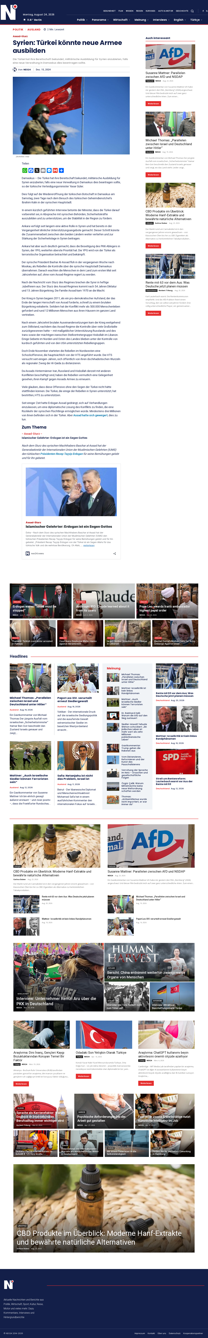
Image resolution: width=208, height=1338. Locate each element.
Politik (18, 29)
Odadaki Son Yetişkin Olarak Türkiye (101, 1052)
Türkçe (17, 1064)
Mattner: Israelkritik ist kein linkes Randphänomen (176, 737)
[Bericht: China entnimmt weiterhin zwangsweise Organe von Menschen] (149, 962)
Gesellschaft (23, 994)
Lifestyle (149, 223)
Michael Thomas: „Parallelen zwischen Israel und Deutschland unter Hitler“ (169, 144)
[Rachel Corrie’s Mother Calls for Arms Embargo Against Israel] (175, 633)
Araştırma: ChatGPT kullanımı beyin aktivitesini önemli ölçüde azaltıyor (163, 1054)
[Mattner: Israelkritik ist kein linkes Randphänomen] (113, 690)
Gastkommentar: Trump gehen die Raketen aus (131, 748)
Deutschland (151, 290)
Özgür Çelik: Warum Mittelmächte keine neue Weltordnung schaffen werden (132, 787)
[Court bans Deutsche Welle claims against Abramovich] (80, 633)
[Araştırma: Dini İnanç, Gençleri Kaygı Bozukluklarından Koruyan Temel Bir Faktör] (41, 1035)
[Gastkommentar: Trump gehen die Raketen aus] (113, 748)
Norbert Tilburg (166, 290)
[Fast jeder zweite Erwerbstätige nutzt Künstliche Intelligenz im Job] (165, 1111)
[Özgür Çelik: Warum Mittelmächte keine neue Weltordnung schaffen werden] (113, 786)
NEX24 (27, 69)
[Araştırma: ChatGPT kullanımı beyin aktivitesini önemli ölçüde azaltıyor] (166, 1035)
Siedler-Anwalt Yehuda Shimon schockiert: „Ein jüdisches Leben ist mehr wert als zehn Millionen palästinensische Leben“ (134, 732)
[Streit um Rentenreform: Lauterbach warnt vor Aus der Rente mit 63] (177, 761)
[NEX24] (15, 69)
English (17, 602)
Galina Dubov (161, 223)
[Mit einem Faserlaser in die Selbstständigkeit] (127, 1143)
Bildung (21, 1108)
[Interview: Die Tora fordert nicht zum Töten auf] (126, 996)
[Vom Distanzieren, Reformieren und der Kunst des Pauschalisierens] (113, 760)
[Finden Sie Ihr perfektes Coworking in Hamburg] (172, 1143)
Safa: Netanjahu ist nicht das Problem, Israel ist (75, 777)
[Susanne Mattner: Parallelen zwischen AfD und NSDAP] (170, 56)
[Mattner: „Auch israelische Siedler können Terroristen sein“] (30, 755)
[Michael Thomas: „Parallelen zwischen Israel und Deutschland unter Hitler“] (170, 124)
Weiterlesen (153, 104)
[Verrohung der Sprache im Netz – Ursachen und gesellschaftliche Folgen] (113, 773)
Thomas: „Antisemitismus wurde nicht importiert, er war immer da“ (134, 800)
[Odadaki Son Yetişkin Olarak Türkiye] (104, 1035)
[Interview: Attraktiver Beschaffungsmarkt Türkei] (172, 996)
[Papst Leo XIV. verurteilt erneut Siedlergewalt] (78, 678)
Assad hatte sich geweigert (90, 415)
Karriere (81, 1112)
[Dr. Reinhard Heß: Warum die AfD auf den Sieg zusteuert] (113, 715)
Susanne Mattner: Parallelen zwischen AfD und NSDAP (165, 75)
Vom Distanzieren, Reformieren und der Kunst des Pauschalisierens (133, 760)
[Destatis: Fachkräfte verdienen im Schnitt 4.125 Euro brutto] (35, 1143)
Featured (149, 81)
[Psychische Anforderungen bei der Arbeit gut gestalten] (104, 1111)
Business (81, 602)
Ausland (34, 29)
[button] (192, 11)
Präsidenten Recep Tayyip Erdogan (61, 453)
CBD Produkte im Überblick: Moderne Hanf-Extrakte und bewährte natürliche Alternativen (168, 215)
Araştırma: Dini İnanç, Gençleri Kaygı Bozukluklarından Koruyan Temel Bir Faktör (38, 1056)
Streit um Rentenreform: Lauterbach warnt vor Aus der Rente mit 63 (174, 781)
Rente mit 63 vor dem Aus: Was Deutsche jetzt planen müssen (168, 284)
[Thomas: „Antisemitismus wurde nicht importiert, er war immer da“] (113, 799)
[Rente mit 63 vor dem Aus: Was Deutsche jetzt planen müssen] (170, 266)
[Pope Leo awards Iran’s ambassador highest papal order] (167, 601)
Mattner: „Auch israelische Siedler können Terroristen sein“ (29, 779)
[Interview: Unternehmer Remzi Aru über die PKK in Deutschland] (58, 977)
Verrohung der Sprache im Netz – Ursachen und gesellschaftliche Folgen (135, 774)
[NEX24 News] (9, 1284)
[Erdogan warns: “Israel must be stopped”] (41, 601)
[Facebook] (203, 11)
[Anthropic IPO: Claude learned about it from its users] (104, 601)
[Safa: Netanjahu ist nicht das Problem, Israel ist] (78, 755)
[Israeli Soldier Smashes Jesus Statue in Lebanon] (128, 633)
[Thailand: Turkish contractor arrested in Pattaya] (33, 633)
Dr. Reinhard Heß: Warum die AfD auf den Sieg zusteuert (134, 716)
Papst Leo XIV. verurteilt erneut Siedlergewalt (74, 699)
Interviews (157, 1001)
